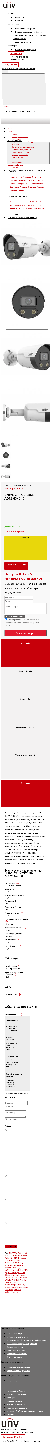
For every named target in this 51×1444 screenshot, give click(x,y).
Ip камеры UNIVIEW (15, 1281)
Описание (25, 642)
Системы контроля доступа (23, 147)
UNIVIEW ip (18, 1280)
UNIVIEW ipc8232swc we (13, 1290)
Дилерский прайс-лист (16, 1391)
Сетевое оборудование (21, 149)
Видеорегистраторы (20, 136)
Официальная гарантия (25, 754)
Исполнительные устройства (18, 1370)
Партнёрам (11, 1397)
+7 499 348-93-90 (20, 56)
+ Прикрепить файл (15, 616)
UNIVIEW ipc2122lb (16, 1272)
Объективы (16, 139)
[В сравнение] (21, 196)
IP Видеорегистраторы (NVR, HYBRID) (22, 1343)
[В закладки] (21, 218)
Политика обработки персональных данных (25, 1411)
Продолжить (11, 1246)
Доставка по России (25, 726)
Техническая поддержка (17, 1408)
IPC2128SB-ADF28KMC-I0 (16, 1256)
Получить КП (16, 53)
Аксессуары (17, 162)
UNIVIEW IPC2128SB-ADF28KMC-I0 (16, 1254)
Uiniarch (15, 165)
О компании (20, 17)
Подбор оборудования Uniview (28, 31)
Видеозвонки (17, 157)
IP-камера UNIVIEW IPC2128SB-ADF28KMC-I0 (15, 1260)
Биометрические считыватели (18, 1367)
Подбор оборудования (16, 1394)
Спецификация (25, 670)
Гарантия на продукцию (25, 28)
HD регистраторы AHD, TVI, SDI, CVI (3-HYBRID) (26, 1340)
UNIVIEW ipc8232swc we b (12, 1268)
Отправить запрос (25, 633)
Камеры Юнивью (12, 1277)
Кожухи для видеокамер (17, 1350)
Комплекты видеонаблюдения (24, 142)
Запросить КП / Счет (13, 1436)
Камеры (15, 134)
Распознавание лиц (20, 160)
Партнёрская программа (25, 49)
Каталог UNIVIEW (14, 140)
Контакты (19, 20)
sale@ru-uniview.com (19, 59)
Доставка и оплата (23, 42)
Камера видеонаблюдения (14, 1264)
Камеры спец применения (17, 1336)
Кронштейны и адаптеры (17, 1353)
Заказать (26, 537)
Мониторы (16, 144)
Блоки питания (12, 1380)
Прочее (15, 167)
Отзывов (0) (25, 698)
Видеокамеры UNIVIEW (15, 1284)
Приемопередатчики (20, 152)
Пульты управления (20, 154)
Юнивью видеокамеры (14, 1275)
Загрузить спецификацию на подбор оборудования (29, 37)
